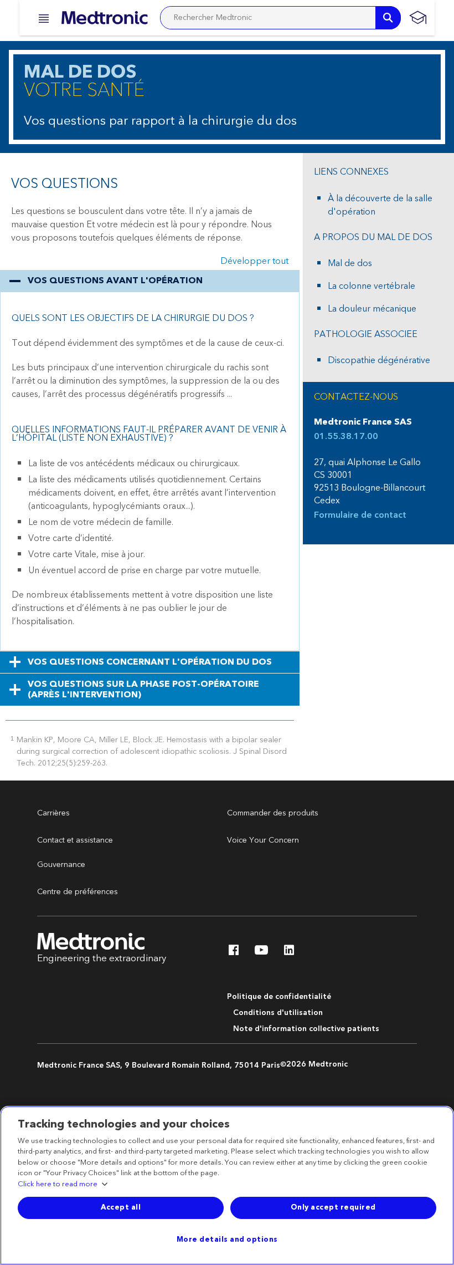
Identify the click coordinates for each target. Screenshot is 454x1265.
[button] (40, 19)
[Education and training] (417, 17)
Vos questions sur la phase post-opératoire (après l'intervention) (143, 689)
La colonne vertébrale (371, 286)
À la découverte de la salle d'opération (380, 205)
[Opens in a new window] (233, 953)
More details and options (227, 1239)
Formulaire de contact (360, 515)
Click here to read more (57, 1184)
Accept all (121, 1207)
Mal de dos (350, 263)
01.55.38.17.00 (346, 436)
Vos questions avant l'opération (115, 280)
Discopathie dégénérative (379, 360)
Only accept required (333, 1207)
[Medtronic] (104, 17)
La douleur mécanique (372, 308)
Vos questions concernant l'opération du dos (150, 662)
